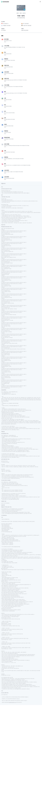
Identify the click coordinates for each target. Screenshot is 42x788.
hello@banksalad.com (12, 702)
